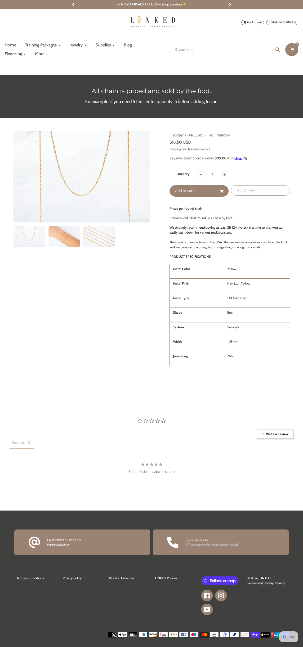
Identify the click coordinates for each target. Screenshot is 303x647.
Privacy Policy (72, 578)
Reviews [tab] (18, 442)
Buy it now (246, 190)
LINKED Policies (166, 578)
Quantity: (183, 174)
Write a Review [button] (277, 434)
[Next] (229, 4)
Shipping (175, 149)
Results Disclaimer (121, 578)
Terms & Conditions (30, 578)
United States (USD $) (282, 22)
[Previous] (73, 4)
